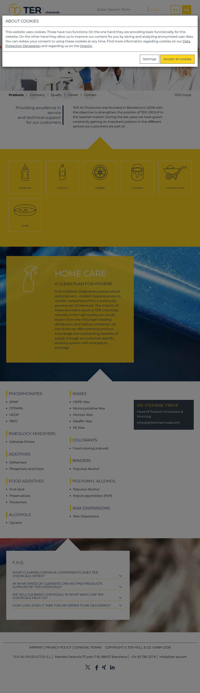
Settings (149, 59)
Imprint (86, 46)
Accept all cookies (177, 59)
